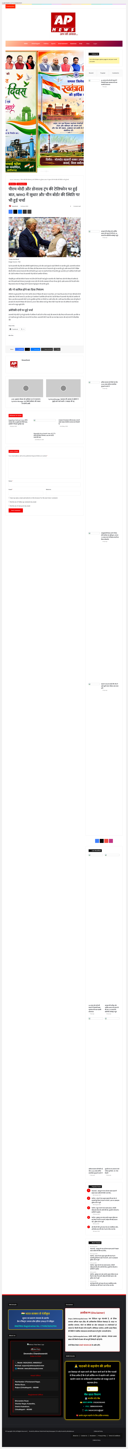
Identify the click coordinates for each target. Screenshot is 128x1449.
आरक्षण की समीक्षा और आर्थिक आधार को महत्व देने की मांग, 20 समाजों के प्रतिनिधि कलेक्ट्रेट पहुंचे (109, 233)
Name (11, 481)
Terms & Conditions (114, 1436)
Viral (80, 43)
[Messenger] (20, 212)
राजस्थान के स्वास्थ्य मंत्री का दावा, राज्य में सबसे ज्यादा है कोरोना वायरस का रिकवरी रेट (69, 422)
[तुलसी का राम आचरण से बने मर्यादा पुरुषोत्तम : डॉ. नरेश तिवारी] (112, 1092)
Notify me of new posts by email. (20, 506)
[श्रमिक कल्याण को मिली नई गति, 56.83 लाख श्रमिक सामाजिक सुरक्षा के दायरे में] (94, 456)
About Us (75, 1436)
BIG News (17, 180)
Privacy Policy (102, 1436)
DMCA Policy (96, 1440)
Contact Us (84, 1436)
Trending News (22, 184)
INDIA (26, 43)
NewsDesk (15, 206)
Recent (91, 73)
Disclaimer (93, 1436)
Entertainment (63, 43)
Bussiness (73, 43)
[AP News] (64, 24)
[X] (15, 212)
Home (11, 180)
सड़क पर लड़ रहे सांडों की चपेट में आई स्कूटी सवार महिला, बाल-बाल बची (109, 686)
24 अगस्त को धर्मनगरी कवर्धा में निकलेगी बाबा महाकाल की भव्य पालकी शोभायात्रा (109, 82)
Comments (115, 73)
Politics (46, 43)
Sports (53, 43)
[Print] (29, 212)
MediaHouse (70, 1431)
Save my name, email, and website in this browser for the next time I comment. (34, 498)
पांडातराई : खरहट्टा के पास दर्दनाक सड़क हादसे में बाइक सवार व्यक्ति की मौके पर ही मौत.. (104, 1192)
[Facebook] (11, 212)
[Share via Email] (25, 212)
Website (48, 489)
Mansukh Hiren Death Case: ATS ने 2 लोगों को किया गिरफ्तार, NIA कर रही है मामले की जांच (44, 435)
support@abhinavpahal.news (33, 1365)
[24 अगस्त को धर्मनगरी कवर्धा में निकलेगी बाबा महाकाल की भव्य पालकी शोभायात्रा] (94, 154)
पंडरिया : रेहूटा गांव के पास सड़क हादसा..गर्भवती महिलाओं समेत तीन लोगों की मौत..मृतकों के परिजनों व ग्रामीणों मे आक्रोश (105, 1210)
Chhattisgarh (36, 43)
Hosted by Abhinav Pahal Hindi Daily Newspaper (42, 1431)
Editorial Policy (98, 1431)
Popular (102, 73)
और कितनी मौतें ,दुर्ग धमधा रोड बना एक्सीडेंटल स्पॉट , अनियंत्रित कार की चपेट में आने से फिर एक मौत (105, 1228)
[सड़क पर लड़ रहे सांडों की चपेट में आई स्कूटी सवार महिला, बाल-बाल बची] (94, 758)
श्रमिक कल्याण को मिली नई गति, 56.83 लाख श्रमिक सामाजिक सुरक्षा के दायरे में (109, 384)
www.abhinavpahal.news (33, 1368)
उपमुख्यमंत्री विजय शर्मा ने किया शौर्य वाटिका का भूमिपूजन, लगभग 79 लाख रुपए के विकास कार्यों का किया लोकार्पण (110, 536)
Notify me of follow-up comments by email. (23, 502)
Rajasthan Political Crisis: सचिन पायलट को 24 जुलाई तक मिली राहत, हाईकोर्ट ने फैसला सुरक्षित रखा (18, 422)
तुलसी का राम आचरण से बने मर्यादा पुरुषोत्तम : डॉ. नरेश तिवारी (112, 1171)
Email (11, 489)
